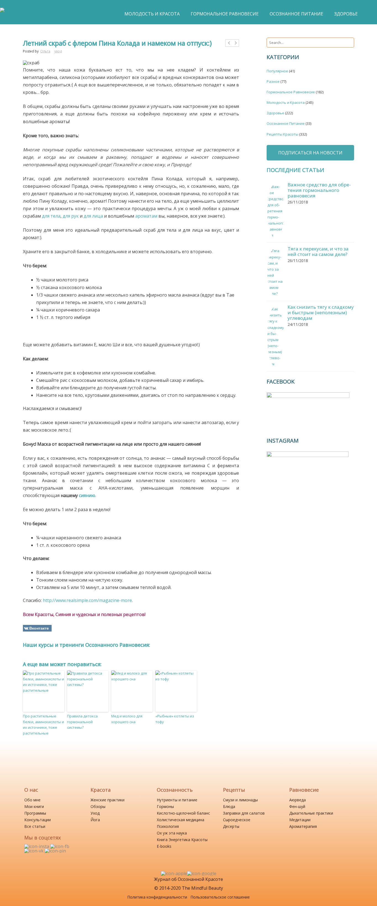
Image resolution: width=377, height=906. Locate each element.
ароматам (146, 216)
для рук (71, 216)
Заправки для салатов (244, 813)
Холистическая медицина (180, 819)
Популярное (277, 70)
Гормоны (165, 806)
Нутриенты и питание (177, 799)
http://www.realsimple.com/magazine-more (87, 600)
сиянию (87, 495)
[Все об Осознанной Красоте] (2, 13)
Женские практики (107, 799)
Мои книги (34, 806)
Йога (95, 819)
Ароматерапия (303, 826)
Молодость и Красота (286, 102)
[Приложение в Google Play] (201, 873)
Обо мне (32, 799)
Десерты (231, 826)
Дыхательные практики (311, 813)
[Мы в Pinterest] (55, 851)
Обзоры (98, 806)
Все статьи (34, 826)
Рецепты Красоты (282, 134)
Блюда (229, 806)
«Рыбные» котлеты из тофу (174, 719)
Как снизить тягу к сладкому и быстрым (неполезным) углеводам (321, 312)
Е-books (164, 846)
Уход (95, 813)
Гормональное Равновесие (291, 91)
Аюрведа (297, 799)
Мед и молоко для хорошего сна (126, 719)
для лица (93, 216)
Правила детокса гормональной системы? (82, 722)
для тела (51, 216)
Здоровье (275, 112)
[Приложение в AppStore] (174, 873)
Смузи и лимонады (240, 799)
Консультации (37, 819)
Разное (273, 81)
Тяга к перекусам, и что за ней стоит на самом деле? (318, 251)
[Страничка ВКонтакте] (34, 851)
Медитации (299, 819)
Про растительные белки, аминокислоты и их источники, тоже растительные (43, 725)
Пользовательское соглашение (220, 897)
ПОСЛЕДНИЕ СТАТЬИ (295, 170)
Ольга (45, 51)
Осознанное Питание (286, 123)
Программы (35, 813)
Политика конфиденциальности (157, 897)
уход (58, 51)
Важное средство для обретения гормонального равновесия (319, 190)
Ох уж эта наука (172, 833)
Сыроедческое (236, 819)
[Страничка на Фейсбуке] (59, 846)
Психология (168, 826)
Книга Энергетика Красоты (182, 839)
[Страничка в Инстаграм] (37, 846)
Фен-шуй (297, 806)
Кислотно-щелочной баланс (183, 813)
